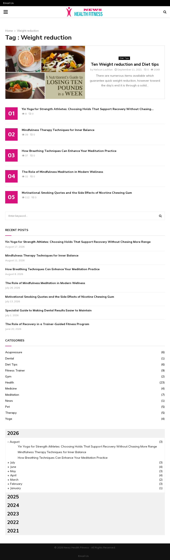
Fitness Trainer (15, 370)
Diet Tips (124, 58)
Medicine (11, 388)
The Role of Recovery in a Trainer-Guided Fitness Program (47, 324)
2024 (13, 505)
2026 (13, 433)
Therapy (11, 413)
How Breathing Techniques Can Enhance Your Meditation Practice (69, 151)
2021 (13, 530)
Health (9, 382)
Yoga (8, 419)
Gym (8, 376)
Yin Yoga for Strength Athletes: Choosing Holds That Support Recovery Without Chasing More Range (78, 242)
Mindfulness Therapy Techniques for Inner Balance (58, 130)
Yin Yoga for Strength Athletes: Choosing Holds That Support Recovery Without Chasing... (88, 109)
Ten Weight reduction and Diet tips (125, 64)
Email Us (8, 3)
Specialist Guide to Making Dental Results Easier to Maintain (48, 310)
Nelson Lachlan (103, 69)
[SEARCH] (160, 216)
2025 (13, 496)
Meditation (12, 395)
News (9, 401)
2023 (13, 513)
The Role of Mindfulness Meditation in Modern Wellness (62, 172)
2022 (13, 522)
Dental (9, 358)
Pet (7, 407)
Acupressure (13, 352)
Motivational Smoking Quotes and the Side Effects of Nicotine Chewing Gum (77, 193)
